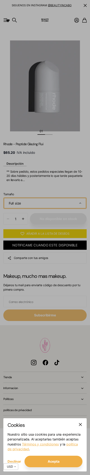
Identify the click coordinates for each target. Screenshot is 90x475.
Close (80, 424)
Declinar (14, 461)
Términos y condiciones (40, 444)
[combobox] (10, 466)
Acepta (53, 461)
